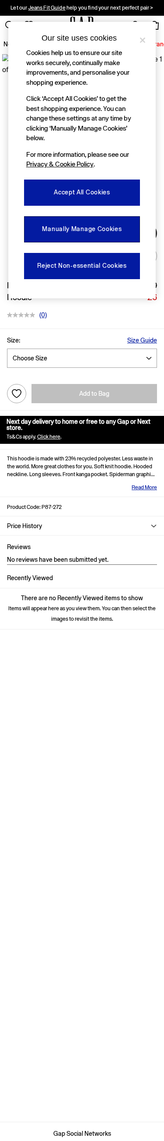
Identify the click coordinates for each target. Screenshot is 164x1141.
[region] (82, 160)
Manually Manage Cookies (82, 228)
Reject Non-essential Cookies (82, 265)
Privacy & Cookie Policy (60, 164)
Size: (13, 340)
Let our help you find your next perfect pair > (81, 8)
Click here (48, 437)
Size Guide (142, 340)
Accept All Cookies (82, 192)
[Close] (142, 40)
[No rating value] (23, 315)
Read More (144, 487)
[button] (82, 526)
